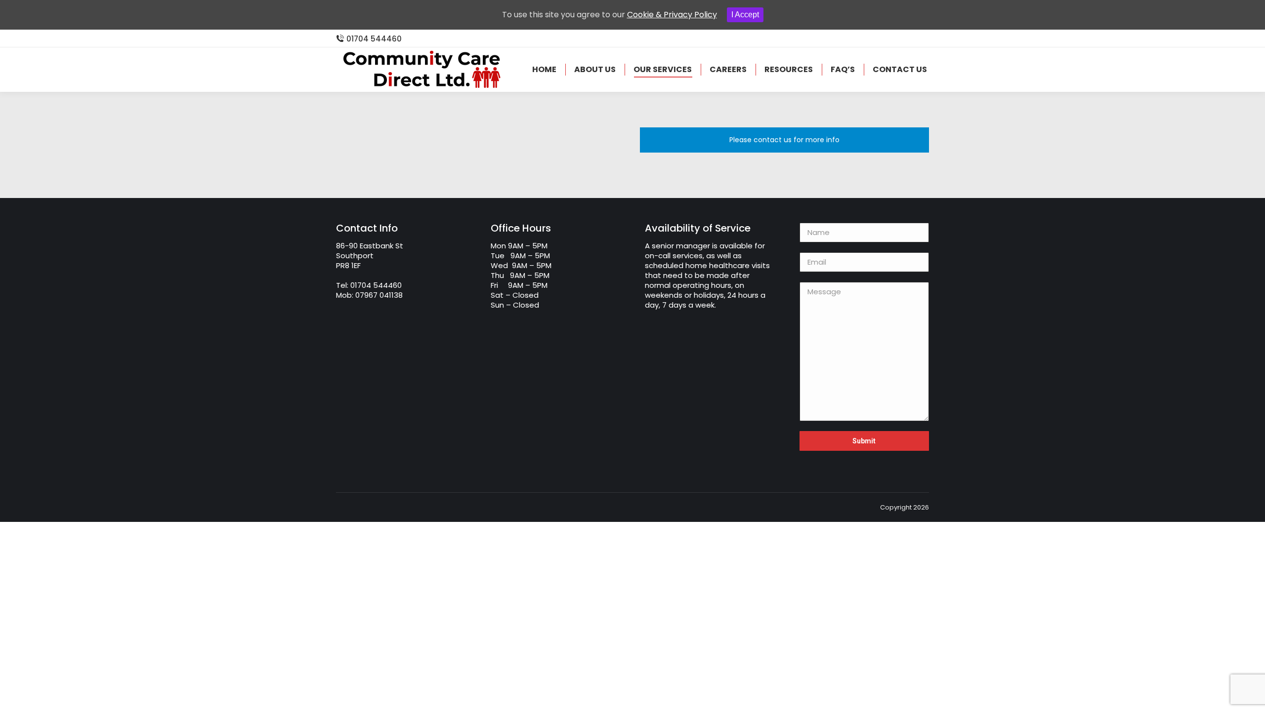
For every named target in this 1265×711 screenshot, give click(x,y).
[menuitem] (544, 69)
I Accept (745, 14)
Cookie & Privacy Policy (672, 14)
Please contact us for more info (784, 140)
